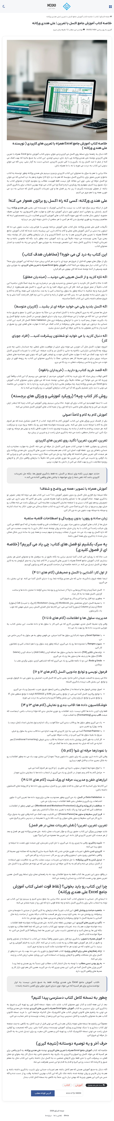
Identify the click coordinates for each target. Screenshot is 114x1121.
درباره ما (48, 1115)
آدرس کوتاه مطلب (43, 1093)
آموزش (79, 1085)
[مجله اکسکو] (57, 6)
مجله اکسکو (105, 16)
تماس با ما (58, 1115)
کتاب (96, 16)
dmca (66, 1115)
